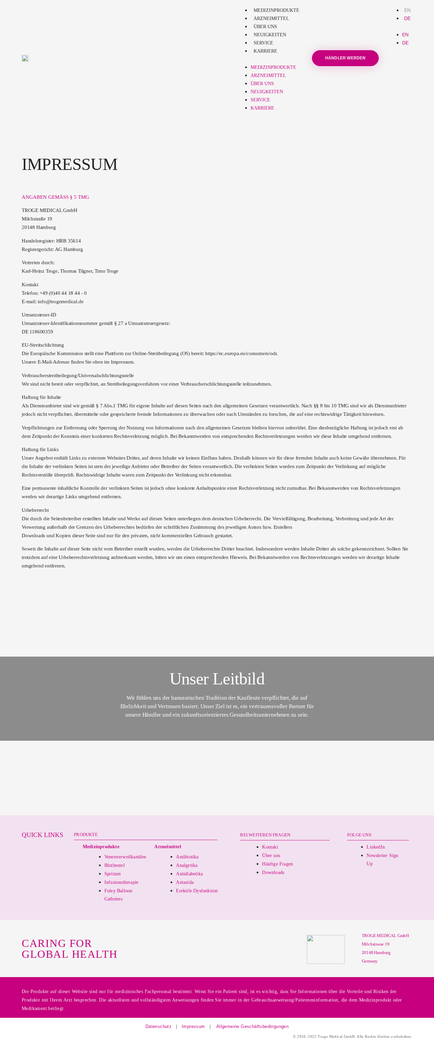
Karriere (265, 51)
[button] (269, 59)
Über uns (265, 26)
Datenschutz (158, 1026)
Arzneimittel (271, 18)
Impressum (193, 1026)
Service (263, 42)
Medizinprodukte (276, 10)
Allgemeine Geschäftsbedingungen (252, 1026)
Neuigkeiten (270, 34)
